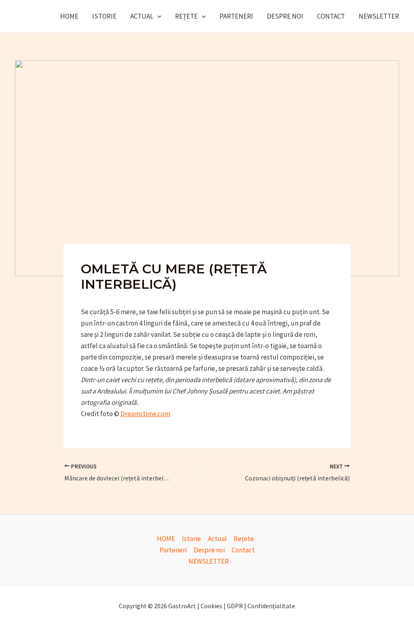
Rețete (186, 16)
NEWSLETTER (379, 16)
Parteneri (236, 16)
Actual (141, 16)
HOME (69, 16)
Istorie (104, 16)
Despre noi (285, 16)
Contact (331, 16)
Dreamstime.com (145, 413)
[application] (157, 16)
